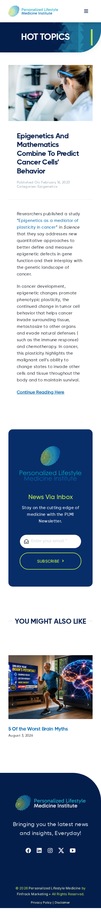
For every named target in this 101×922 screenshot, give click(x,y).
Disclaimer (62, 902)
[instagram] (50, 850)
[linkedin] (39, 850)
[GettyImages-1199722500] (50, 67)
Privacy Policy (41, 902)
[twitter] (61, 850)
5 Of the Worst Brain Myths (38, 729)
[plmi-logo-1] (33, 8)
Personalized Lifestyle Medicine (55, 888)
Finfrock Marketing (32, 894)
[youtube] (72, 850)
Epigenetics (48, 186)
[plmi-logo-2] (50, 797)
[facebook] (28, 850)
